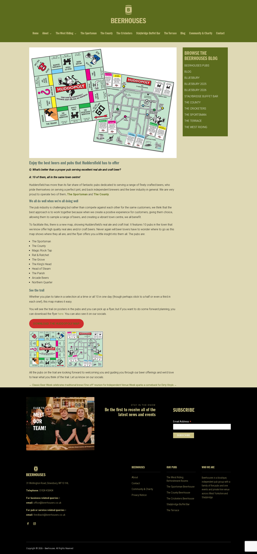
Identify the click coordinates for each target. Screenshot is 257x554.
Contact (220, 33)
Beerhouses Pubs (196, 65)
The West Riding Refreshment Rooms (177, 479)
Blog (182, 33)
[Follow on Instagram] (34, 523)
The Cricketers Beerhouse (180, 498)
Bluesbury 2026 (195, 90)
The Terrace (170, 33)
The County (107, 33)
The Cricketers (124, 33)
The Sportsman (89, 33)
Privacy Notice (139, 495)
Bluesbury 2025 (195, 84)
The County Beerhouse (178, 492)
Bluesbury (191, 77)
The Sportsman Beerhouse (181, 486)
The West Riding (64, 33)
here (60, 313)
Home (35, 33)
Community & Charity (200, 33)
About (45, 33)
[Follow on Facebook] (27, 523)
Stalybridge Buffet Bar (148, 33)
